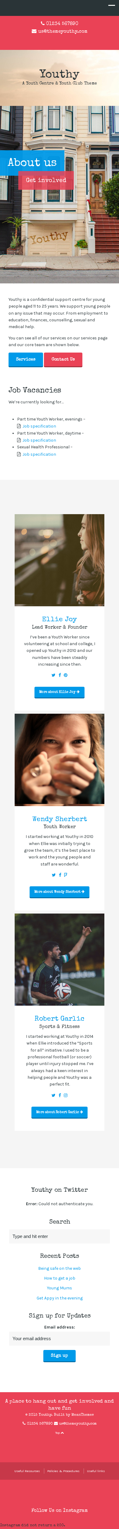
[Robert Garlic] (59, 1002)
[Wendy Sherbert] (59, 802)
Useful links (96, 1471)
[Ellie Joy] (59, 602)
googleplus (74, 40)
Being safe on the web (59, 1268)
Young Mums (59, 1288)
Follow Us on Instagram (59, 1510)
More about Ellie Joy (58, 692)
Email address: (59, 1327)
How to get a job (59, 1278)
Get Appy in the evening (60, 1298)
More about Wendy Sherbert (57, 892)
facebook (54, 40)
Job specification (39, 426)
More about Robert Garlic (58, 1112)
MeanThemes (82, 1415)
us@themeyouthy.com (63, 31)
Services (25, 359)
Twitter (44, 40)
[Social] (53, 675)
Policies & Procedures (63, 1471)
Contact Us (63, 359)
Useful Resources (27, 1471)
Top (58, 1433)
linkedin (64, 40)
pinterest (82, 1442)
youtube (73, 1442)
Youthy (59, 75)
